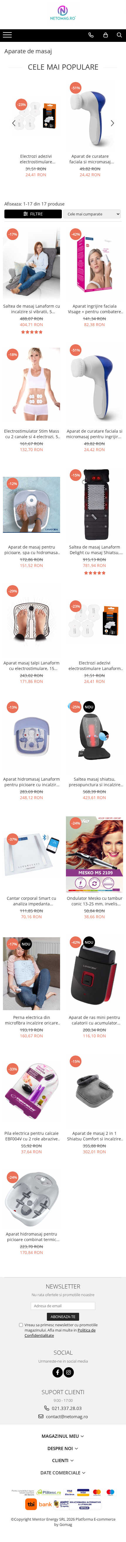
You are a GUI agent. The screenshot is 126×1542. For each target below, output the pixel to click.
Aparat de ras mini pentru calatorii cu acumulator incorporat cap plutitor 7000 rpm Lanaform (94, 1020)
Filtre (35, 214)
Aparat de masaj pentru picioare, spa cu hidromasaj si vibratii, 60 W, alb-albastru (31, 549)
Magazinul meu (61, 1436)
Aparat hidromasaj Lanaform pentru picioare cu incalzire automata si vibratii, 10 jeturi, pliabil (31, 781)
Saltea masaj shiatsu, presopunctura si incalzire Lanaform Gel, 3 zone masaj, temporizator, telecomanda (94, 781)
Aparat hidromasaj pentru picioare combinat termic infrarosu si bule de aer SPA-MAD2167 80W (32, 1236)
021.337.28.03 (66, 1408)
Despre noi (60, 1448)
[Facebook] (57, 1372)
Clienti (61, 1460)
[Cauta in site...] (119, 35)
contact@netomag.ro (66, 1416)
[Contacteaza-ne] (91, 35)
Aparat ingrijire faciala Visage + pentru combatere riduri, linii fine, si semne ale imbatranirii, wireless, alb (95, 308)
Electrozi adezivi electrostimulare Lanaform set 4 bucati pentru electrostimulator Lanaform (36, 159)
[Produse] (8, 36)
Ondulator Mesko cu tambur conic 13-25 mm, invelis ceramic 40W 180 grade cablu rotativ (94, 901)
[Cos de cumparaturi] (105, 35)
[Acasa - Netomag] (63, 14)
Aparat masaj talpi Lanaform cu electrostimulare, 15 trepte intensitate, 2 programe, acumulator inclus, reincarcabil (31, 665)
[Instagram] (69, 1372)
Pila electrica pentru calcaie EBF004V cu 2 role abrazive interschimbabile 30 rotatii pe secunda (31, 1136)
